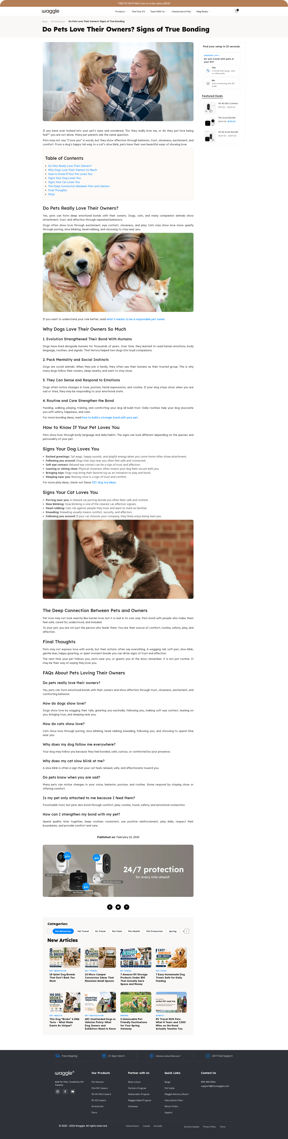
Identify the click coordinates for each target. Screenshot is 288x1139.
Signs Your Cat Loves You (64, 182)
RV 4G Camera (99, 1100)
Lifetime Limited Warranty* (168, 1056)
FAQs (51, 194)
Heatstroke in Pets (181, 11)
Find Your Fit (138, 11)
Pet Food (117, 931)
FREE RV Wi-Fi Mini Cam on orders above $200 (144, 3)
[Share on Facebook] (109, 907)
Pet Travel (83, 931)
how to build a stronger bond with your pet (110, 417)
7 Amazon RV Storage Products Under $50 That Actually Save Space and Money (133, 979)
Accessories (98, 1106)
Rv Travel (100, 931)
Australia (158, 1126)
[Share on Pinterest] (126, 907)
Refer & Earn (134, 1082)
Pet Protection (154, 931)
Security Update (191, 1126)
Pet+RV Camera (100, 1088)
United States (132, 1126)
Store (94, 1112)
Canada (146, 1126)
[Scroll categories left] (49, 931)
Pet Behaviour (58, 21)
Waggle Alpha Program (139, 1100)
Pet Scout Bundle (227, 117)
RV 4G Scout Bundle (228, 132)
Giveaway (133, 1106)
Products (120, 11)
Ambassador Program (139, 1094)
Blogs (45, 21)
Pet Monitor (98, 1082)
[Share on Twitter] (118, 907)
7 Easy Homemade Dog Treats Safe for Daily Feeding (170, 977)
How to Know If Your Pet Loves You (70, 174)
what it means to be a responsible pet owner (135, 319)
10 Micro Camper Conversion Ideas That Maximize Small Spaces (99, 977)
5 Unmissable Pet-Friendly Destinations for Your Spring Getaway (133, 1024)
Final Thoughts (57, 190)
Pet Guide (169, 1088)
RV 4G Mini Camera (228, 103)
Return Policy (171, 1106)
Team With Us (157, 11)
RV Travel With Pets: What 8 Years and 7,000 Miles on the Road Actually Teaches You (171, 1024)
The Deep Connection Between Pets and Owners (79, 186)
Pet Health (134, 931)
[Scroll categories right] (186, 931)
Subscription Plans (174, 1100)
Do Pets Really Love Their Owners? (70, 166)
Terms (223, 1126)
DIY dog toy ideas (104, 482)
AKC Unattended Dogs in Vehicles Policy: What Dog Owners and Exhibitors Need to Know (100, 1024)
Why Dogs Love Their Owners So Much (72, 170)
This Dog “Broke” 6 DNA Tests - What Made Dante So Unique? (64, 1022)
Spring (173, 931)
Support (168, 1112)
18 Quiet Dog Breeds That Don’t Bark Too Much (62, 977)
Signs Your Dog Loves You (64, 178)
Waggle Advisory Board (176, 1094)
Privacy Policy (209, 1126)
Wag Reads (202, 11)
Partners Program (137, 1088)
